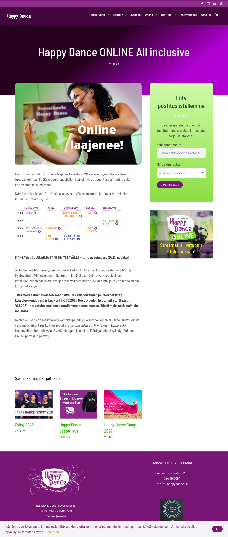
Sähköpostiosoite (169, 144)
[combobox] (181, 173)
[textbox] (176, 173)
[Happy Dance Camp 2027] (123, 404)
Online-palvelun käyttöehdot (56, 510)
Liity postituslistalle (170, 184)
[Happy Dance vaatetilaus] (78, 404)
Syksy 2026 (24, 424)
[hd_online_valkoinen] (181, 215)
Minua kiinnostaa (168, 164)
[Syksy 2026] (34, 404)
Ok (217, 529)
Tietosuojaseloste (56, 516)
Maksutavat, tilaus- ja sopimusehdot (56, 505)
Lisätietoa (52, 532)
